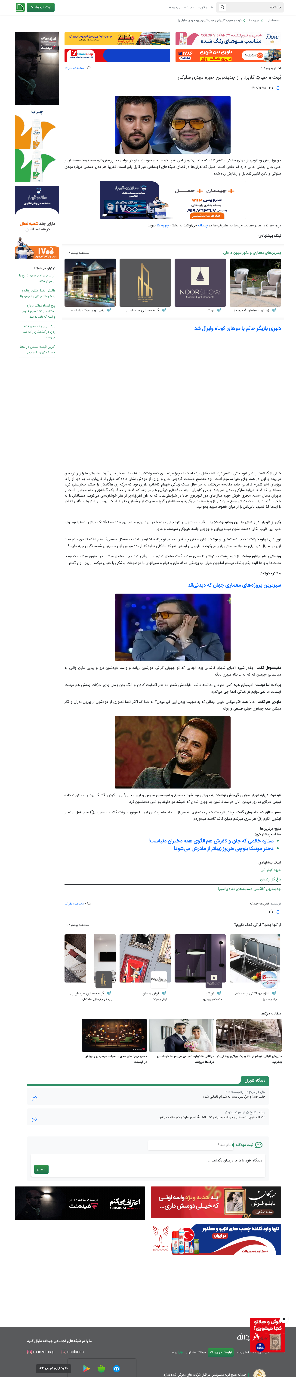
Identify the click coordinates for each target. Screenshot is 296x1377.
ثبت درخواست (41, 7)
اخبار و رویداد (271, 68)
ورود (174, 1352)
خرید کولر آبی (271, 870)
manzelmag (43, 1352)
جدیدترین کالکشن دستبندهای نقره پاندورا (249, 889)
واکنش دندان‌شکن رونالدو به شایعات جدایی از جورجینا (37, 293)
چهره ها (163, 225)
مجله (190, 7)
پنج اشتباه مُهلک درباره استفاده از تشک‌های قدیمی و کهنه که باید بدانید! (38, 311)
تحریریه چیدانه (259, 904)
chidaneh (75, 1352)
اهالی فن (206, 7)
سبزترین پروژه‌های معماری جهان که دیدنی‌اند (234, 585)
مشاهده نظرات (74, 68)
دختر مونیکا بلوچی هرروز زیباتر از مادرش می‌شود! (224, 849)
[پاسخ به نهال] (34, 1098)
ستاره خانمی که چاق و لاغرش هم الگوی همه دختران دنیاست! (211, 841)
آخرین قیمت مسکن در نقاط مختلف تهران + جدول (37, 349)
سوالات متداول (196, 1352)
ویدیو (176, 7)
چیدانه (203, 225)
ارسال (41, 1169)
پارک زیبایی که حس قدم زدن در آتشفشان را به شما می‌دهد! (38, 332)
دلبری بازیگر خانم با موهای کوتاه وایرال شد (237, 328)
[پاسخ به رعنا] (34, 1119)
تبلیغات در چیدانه (221, 1352)
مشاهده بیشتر (79, 253)
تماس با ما (242, 1352)
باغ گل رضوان (270, 879)
